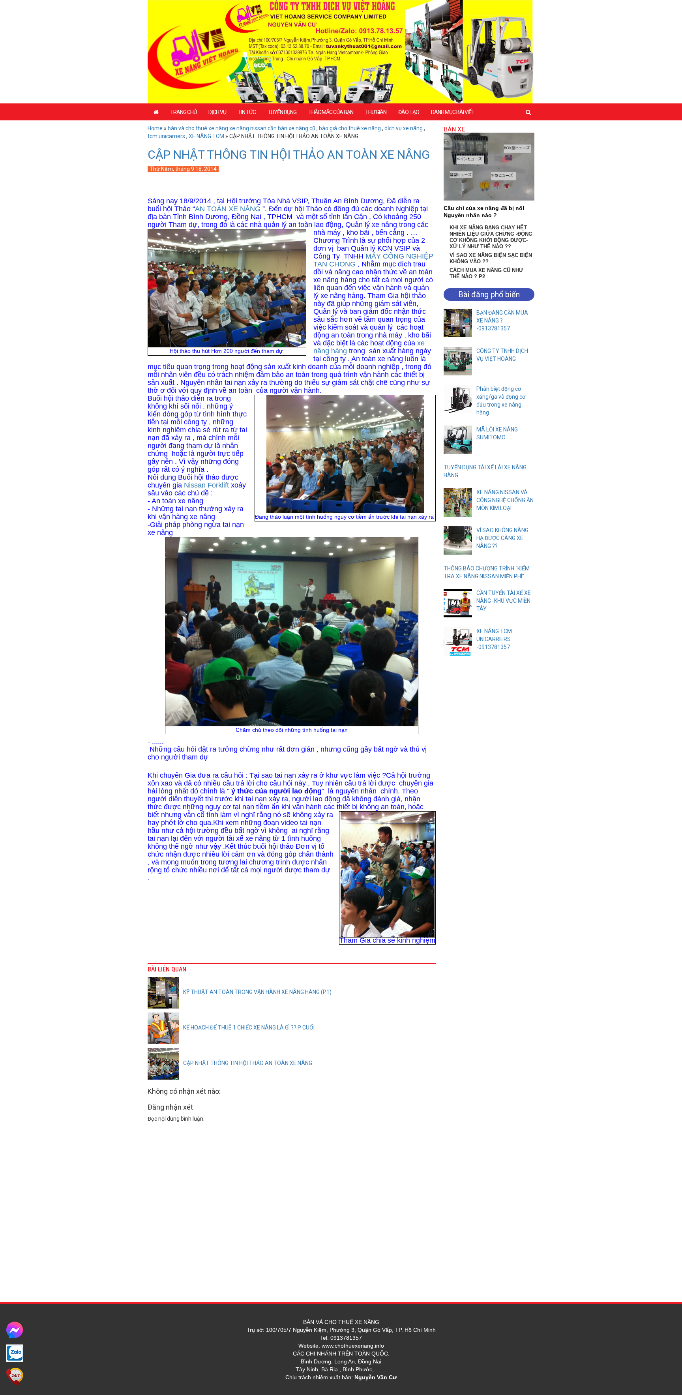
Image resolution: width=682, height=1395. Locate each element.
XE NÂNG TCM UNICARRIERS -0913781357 (494, 639)
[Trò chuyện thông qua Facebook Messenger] (14, 1329)
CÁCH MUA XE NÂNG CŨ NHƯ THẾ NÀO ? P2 (486, 273)
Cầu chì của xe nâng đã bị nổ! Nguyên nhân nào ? (484, 211)
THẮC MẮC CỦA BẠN (330, 112)
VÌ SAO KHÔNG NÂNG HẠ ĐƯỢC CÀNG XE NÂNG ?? (502, 538)
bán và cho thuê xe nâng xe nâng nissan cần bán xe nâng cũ (241, 128)
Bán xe (454, 129)
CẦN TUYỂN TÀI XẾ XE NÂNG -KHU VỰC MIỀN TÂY (503, 601)
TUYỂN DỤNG (282, 112)
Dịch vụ (217, 112)
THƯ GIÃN (375, 112)
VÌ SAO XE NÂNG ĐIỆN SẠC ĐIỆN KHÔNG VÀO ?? (491, 258)
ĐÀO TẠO (408, 112)
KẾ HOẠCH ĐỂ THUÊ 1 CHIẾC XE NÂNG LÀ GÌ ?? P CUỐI (249, 1027)
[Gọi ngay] (14, 1376)
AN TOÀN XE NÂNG (227, 209)
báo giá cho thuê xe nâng (350, 128)
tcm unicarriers (166, 136)
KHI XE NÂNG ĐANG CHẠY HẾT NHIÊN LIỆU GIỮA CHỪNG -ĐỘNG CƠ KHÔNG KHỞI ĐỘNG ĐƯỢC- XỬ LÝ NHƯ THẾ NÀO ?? (491, 237)
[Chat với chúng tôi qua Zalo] (14, 1353)
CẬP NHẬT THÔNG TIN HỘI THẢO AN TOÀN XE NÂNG (289, 154)
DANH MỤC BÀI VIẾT (452, 112)
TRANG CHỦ (183, 112)
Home (155, 128)
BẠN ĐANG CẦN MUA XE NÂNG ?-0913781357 (502, 320)
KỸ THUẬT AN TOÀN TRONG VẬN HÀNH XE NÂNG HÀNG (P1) (257, 992)
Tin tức (247, 112)
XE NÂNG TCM (206, 136)
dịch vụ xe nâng (403, 128)
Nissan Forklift (207, 485)
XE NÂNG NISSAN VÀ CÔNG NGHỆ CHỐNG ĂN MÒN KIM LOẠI (505, 500)
